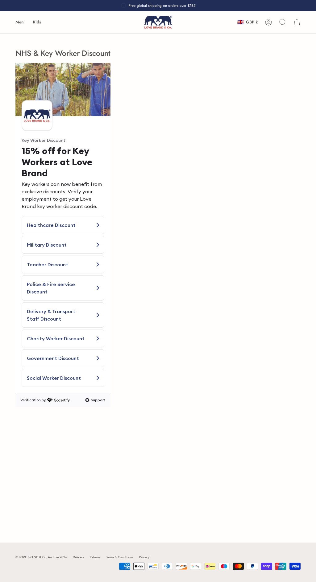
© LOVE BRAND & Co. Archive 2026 (41, 557)
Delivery (78, 557)
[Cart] (297, 22)
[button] (19, 22)
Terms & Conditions (119, 557)
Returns (95, 557)
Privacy (144, 557)
